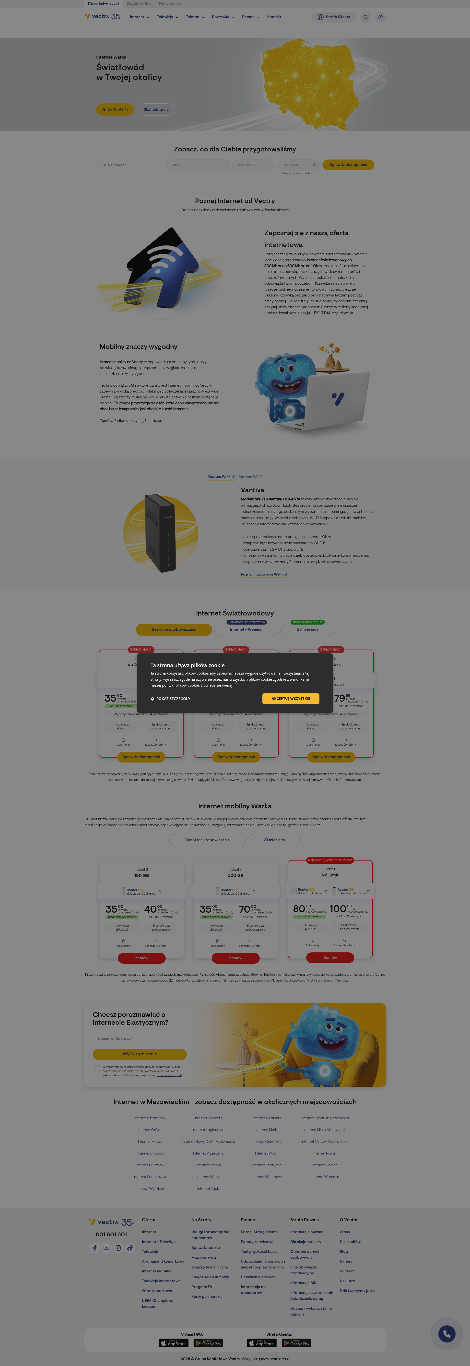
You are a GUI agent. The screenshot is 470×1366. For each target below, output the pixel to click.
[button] (170, 698)
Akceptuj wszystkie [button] (291, 698)
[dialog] (235, 683)
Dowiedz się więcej (217, 685)
